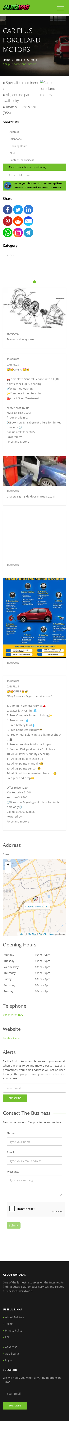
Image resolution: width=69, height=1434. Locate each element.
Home (6, 60)
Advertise (11, 1347)
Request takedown (19, 175)
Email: (11, 1152)
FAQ (7, 1337)
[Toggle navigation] (60, 8)
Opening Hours (18, 146)
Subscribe (15, 1098)
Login (8, 1360)
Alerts (12, 153)
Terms (9, 1324)
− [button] (8, 870)
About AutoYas (14, 1317)
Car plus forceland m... (36, 906)
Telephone (15, 139)
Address (14, 132)
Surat (30, 60)
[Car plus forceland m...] (35, 898)
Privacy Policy (13, 1330)
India (19, 60)
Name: (11, 1133)
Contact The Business (21, 160)
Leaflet (21, 934)
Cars (12, 255)
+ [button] (8, 864)
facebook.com (12, 1038)
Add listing (12, 1353)
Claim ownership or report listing (27, 167)
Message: (13, 1171)
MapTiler (32, 934)
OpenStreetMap (46, 934)
